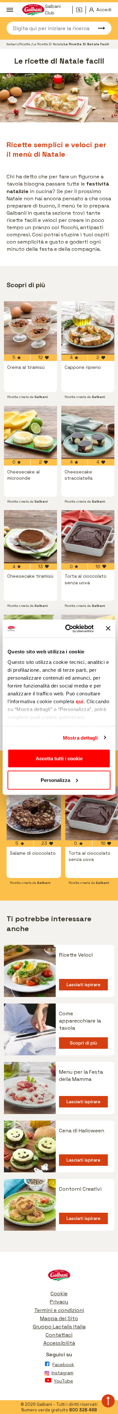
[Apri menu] (9, 10)
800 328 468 (83, 1410)
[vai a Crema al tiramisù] (30, 327)
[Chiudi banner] (108, 628)
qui (80, 701)
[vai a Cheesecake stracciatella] (87, 432)
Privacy (59, 1301)
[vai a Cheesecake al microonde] (30, 432)
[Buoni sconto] (81, 10)
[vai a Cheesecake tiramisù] (30, 536)
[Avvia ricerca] (98, 28)
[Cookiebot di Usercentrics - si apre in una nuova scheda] (69, 628)
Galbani (12, 44)
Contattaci (59, 1334)
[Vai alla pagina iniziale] (59, 1277)
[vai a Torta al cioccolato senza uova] (87, 536)
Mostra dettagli (80, 737)
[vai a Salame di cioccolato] (34, 813)
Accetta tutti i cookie (59, 758)
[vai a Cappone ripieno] (87, 327)
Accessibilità (59, 1343)
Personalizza (55, 780)
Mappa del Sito (59, 1318)
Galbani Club (53, 10)
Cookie (59, 1293)
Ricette (25, 44)
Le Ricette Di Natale (47, 44)
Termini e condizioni (59, 1310)
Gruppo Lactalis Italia (59, 1326)
